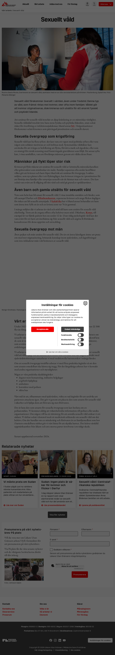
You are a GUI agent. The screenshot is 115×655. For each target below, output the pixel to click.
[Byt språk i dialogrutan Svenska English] (85, 303)
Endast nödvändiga (72, 329)
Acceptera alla (42, 329)
